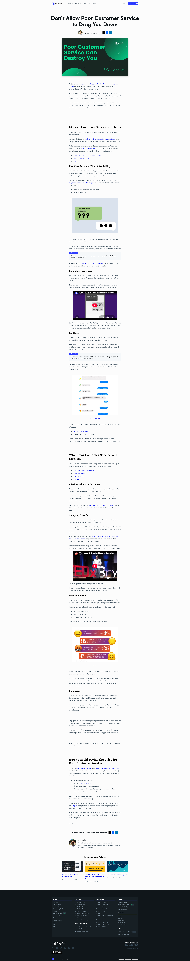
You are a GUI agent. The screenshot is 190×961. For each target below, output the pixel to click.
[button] (133, 3)
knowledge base (85, 783)
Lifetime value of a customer (84, 471)
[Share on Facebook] (107, 32)
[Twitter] (65, 948)
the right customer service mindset (101, 505)
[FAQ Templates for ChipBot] (117, 866)
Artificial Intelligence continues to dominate (99, 139)
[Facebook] (69, 948)
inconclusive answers (81, 431)
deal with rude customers (89, 148)
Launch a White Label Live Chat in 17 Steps (72, 876)
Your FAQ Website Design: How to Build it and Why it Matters (94, 877)
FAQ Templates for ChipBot (117, 875)
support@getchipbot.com (132, 948)
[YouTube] (57, 948)
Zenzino (95, 665)
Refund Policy (128, 959)
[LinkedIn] (73, 948)
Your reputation (79, 476)
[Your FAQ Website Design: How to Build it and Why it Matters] (95, 866)
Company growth (80, 473)
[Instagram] (52, 948)
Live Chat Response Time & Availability (87, 155)
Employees (77, 479)
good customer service (84, 768)
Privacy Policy (135, 959)
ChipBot (74, 806)
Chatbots (77, 161)
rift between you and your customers (91, 263)
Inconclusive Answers (81, 158)
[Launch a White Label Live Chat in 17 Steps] (72, 866)
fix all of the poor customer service (107, 768)
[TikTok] (61, 948)
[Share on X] (103, 32)
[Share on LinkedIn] (110, 32)
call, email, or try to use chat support (81, 183)
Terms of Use (121, 959)
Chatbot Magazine (95, 418)
